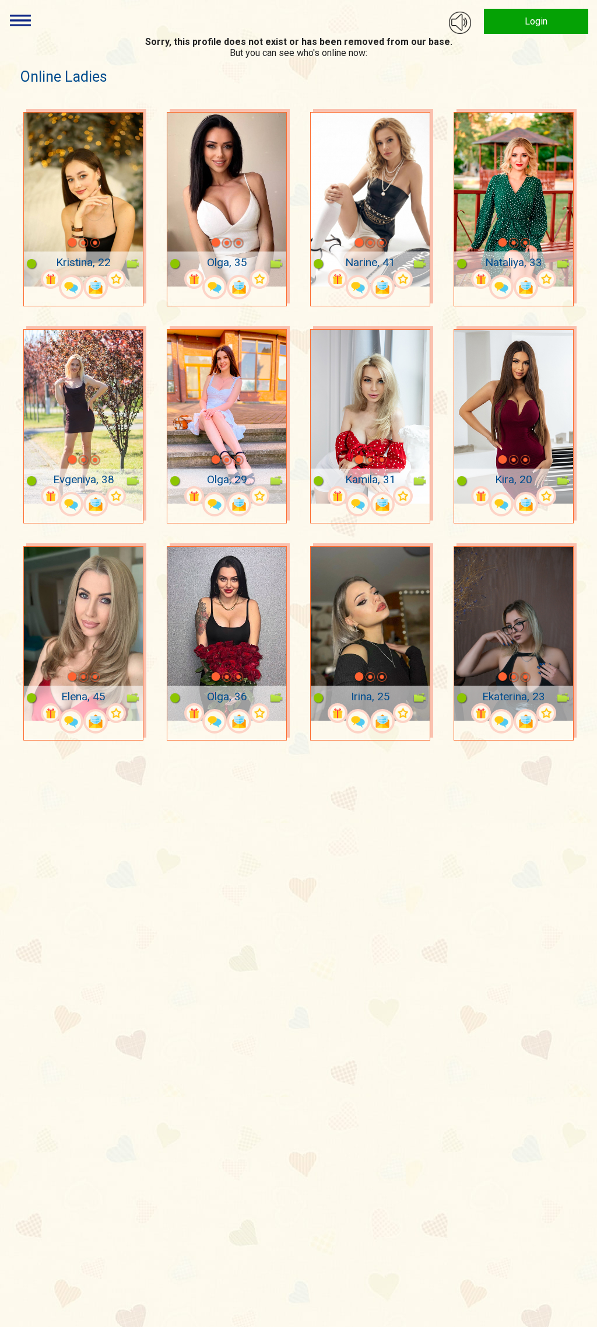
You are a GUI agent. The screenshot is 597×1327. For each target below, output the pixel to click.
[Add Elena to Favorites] (116, 713)
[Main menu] (20, 20)
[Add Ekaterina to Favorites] (546, 713)
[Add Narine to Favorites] (403, 279)
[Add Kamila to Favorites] (403, 496)
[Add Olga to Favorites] (259, 279)
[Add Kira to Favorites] (546, 496)
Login (536, 21)
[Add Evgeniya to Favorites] (116, 496)
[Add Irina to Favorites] (403, 713)
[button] (57, 243)
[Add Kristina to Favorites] (116, 279)
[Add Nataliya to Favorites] (546, 279)
